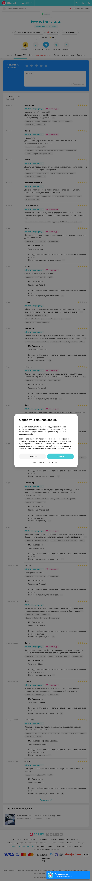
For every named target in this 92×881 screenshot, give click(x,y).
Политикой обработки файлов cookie (55, 448)
